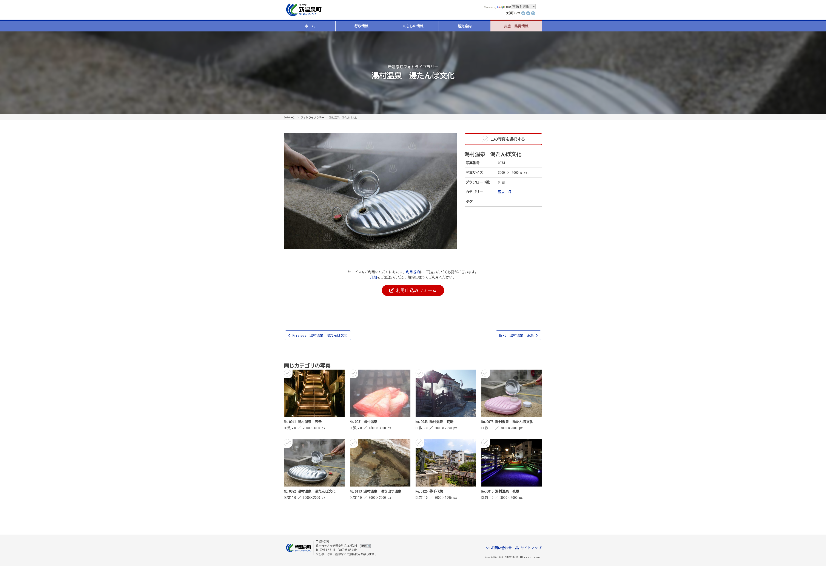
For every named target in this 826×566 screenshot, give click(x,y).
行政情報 (361, 26)
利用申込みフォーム (415, 290)
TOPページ (290, 117)
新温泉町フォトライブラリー (413, 67)
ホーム (310, 26)
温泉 (501, 192)
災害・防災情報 (516, 26)
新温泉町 (303, 10)
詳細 (373, 277)
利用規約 (413, 272)
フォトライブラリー (312, 117)
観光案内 (465, 26)
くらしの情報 (413, 26)
